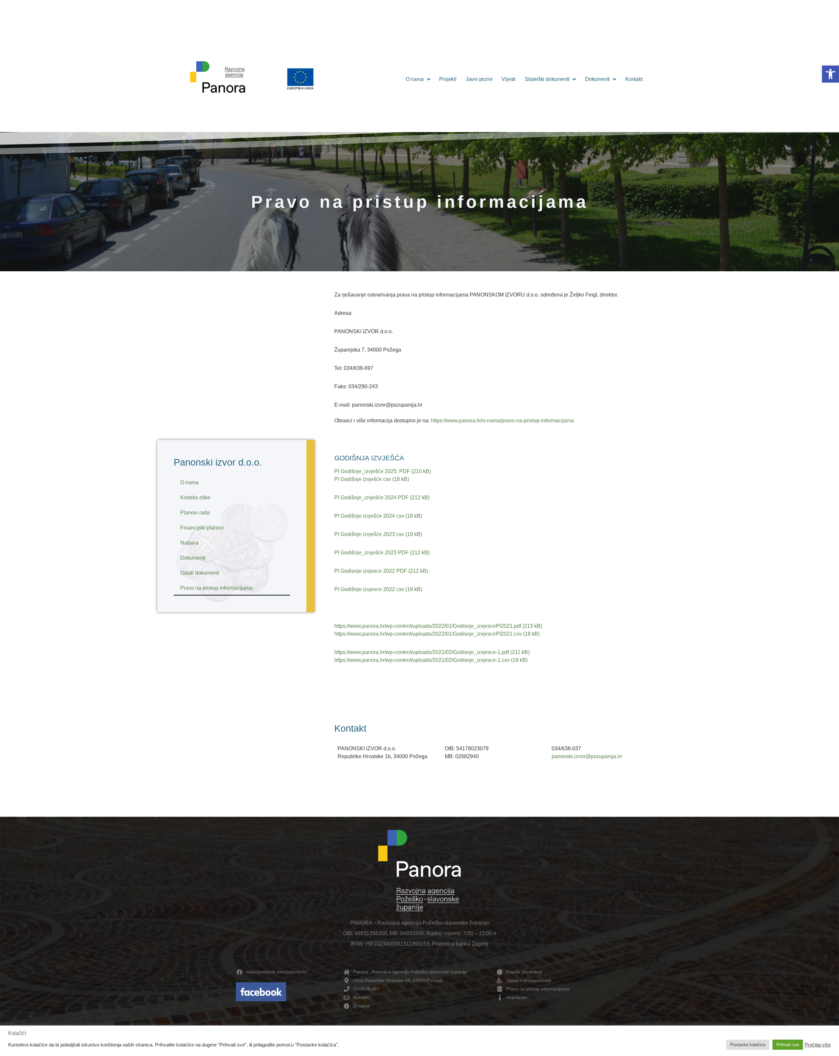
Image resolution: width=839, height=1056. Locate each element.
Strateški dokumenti (547, 79)
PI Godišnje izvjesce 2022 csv (369, 589)
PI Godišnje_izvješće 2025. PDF (372, 471)
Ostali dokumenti (199, 573)
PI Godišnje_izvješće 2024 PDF (371, 497)
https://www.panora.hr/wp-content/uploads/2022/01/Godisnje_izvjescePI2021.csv (428, 634)
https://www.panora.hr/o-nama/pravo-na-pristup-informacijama (503, 420)
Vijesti (508, 79)
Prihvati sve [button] (787, 1044)
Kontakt (634, 79)
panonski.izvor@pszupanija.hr (587, 756)
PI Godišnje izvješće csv (362, 479)
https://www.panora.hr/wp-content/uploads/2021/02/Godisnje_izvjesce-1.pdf (421, 652)
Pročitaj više (818, 1044)
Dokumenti (597, 79)
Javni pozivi (479, 79)
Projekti (447, 79)
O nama (415, 79)
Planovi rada (195, 512)
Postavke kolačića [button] (747, 1044)
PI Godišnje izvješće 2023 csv (369, 534)
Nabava (189, 543)
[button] (830, 74)
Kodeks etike (195, 497)
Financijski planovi (202, 527)
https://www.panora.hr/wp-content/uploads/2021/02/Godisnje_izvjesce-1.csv (422, 660)
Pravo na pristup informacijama (216, 588)
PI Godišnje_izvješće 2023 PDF (371, 552)
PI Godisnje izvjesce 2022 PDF (370, 571)
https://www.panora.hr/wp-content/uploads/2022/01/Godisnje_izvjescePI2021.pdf (428, 626)
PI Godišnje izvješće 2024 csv (369, 516)
